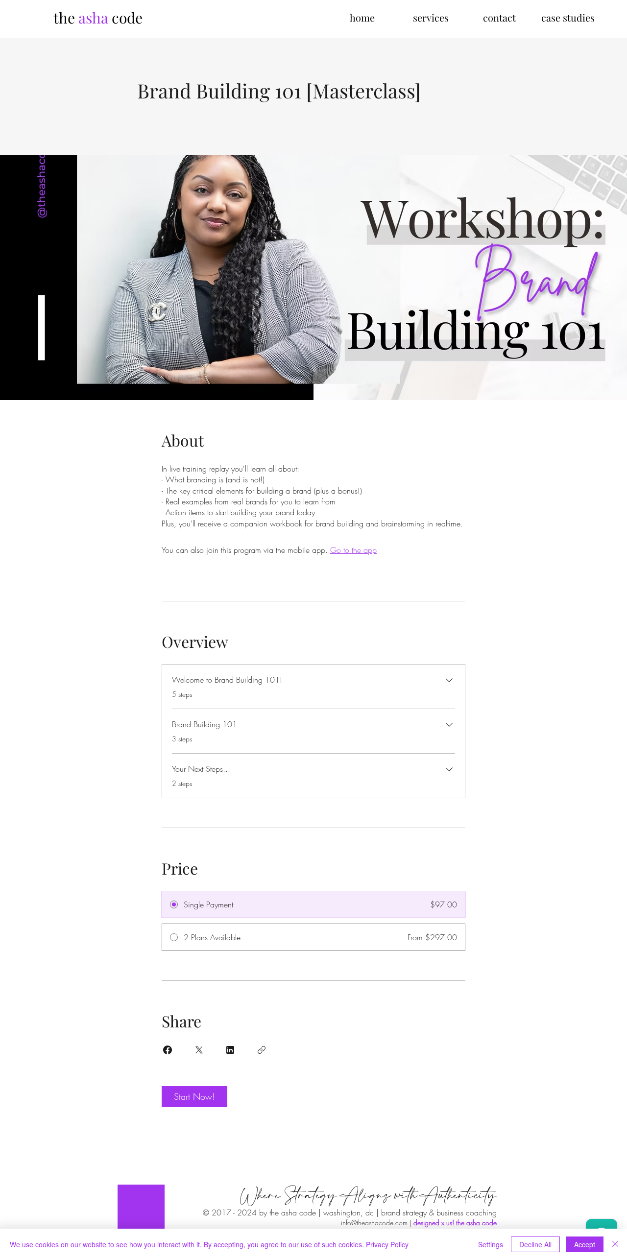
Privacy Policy (387, 1244)
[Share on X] (199, 1050)
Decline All (535, 1244)
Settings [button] (490, 1244)
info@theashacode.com (374, 1222)
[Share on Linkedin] (230, 1050)
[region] (141, 1208)
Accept (584, 1244)
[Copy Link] (261, 1050)
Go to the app (353, 550)
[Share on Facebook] (167, 1050)
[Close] (615, 1244)
